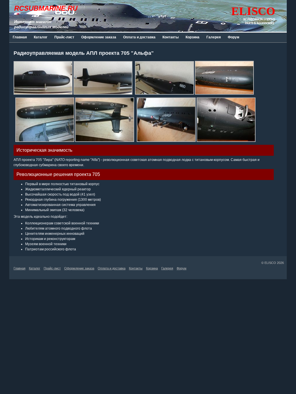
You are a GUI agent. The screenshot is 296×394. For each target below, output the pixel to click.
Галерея (213, 37)
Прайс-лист (64, 37)
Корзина (192, 37)
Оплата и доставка (139, 37)
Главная (20, 37)
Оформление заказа (98, 37)
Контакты (170, 37)
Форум (233, 37)
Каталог (40, 37)
